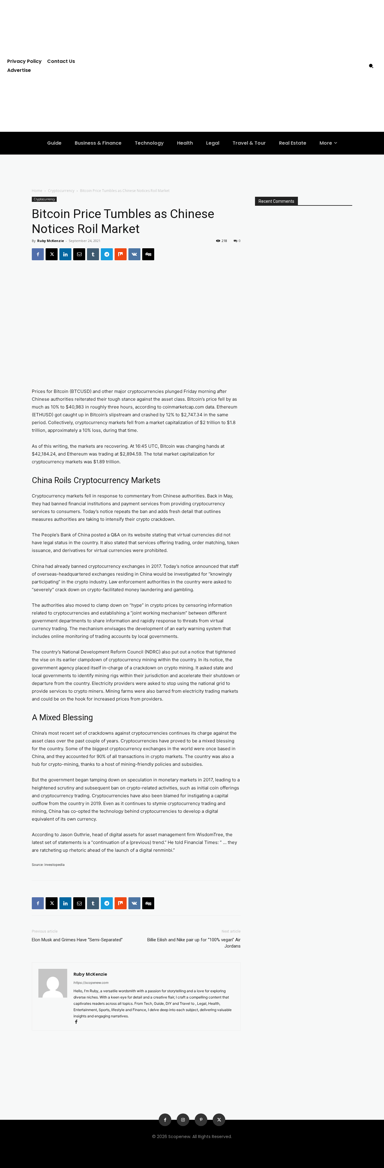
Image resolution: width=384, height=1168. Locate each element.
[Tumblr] (93, 254)
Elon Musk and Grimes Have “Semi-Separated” (77, 939)
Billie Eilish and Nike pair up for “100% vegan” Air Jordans (194, 943)
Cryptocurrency (61, 190)
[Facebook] (38, 254)
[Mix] (121, 254)
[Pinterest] (201, 1119)
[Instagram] (183, 1119)
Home (37, 190)
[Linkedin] (65, 254)
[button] (371, 66)
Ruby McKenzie (50, 240)
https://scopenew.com (91, 983)
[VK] (134, 254)
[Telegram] (107, 254)
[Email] (79, 254)
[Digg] (148, 254)
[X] (52, 254)
